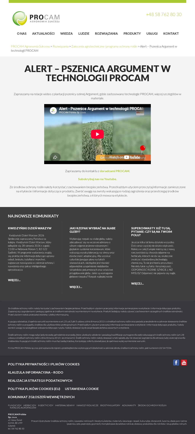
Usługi (152, 33)
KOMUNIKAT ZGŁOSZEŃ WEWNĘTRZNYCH (41, 397)
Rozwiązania (106, 33)
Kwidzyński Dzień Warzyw (29, 228)
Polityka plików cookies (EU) (34, 388)
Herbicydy (29, 405)
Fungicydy (15, 405)
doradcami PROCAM (114, 171)
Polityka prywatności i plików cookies (44, 364)
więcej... (14, 280)
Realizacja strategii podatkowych (40, 380)
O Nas (21, 33)
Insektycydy (45, 405)
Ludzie (83, 33)
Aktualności (43, 33)
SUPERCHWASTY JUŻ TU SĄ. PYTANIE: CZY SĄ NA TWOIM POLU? (151, 231)
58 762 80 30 (17, 428)
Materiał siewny (65, 405)
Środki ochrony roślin (152, 405)
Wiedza (66, 33)
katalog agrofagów (23, 408)
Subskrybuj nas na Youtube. (97, 179)
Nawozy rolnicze (87, 405)
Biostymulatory (110, 405)
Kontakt (171, 33)
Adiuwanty (129, 405)
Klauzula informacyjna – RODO (35, 372)
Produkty (132, 33)
